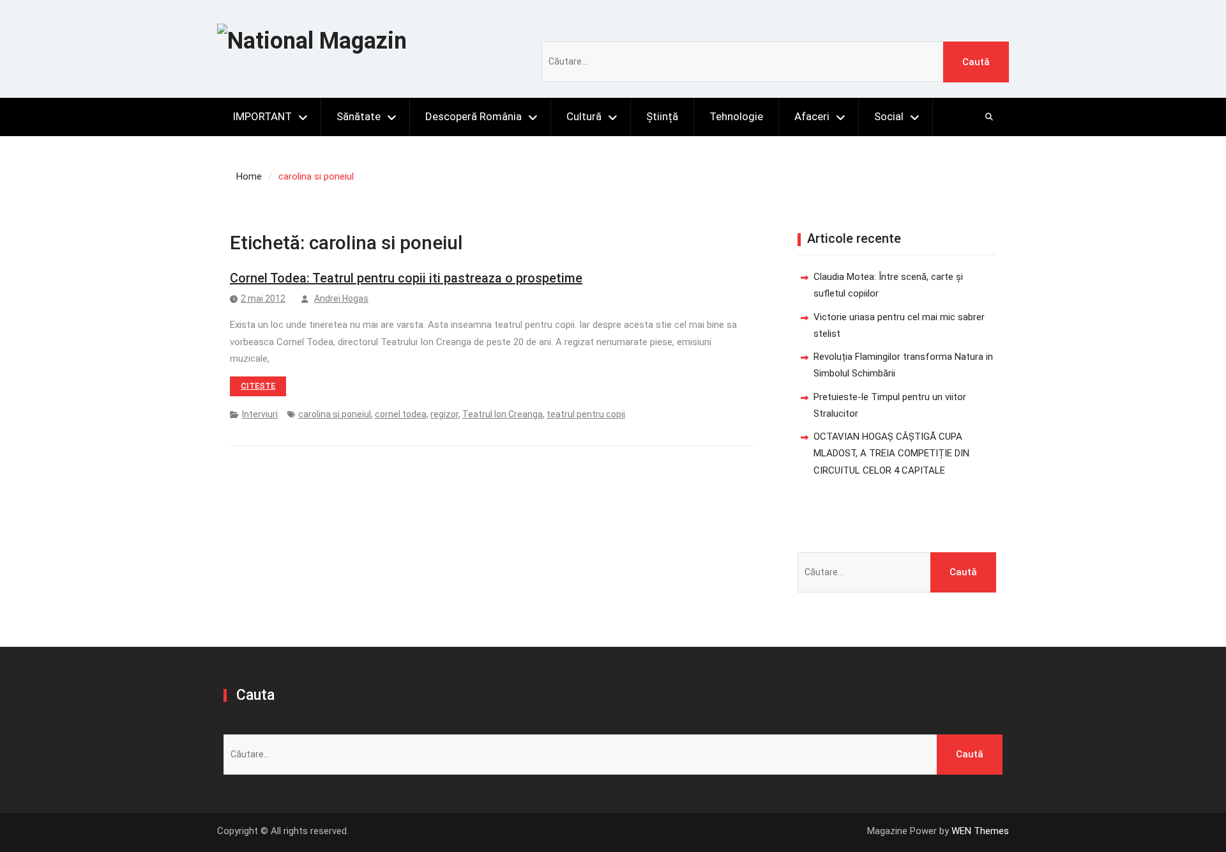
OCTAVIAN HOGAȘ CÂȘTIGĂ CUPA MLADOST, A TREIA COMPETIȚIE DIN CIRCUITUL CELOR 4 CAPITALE (891, 453)
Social (889, 116)
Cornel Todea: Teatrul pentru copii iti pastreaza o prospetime (406, 278)
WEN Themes (980, 831)
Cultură (584, 116)
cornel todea (401, 414)
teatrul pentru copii (586, 414)
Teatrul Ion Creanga (502, 414)
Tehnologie (736, 116)
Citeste (258, 386)
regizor (444, 414)
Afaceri (811, 116)
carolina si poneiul (334, 414)
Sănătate (359, 116)
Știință (662, 116)
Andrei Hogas (341, 298)
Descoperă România (473, 116)
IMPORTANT (262, 116)
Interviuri (260, 414)
